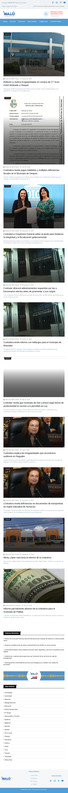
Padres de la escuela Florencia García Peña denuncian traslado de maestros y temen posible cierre (33, 639)
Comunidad (8, 696)
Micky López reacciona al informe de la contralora (27, 557)
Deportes (8, 699)
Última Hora (8, 760)
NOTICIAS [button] (21, 21)
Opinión (7, 729)
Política (7, 743)
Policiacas (8, 740)
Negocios (8, 723)
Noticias (7, 726)
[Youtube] (64, 2)
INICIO (5, 21)
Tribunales (8, 756)
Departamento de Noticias (12, 605)
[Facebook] (52, 2)
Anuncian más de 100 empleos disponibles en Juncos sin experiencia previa (49, 6)
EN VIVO (13, 21)
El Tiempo (8, 713)
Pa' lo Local (8, 733)
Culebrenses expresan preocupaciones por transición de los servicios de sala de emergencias (30, 657)
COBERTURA (43, 21)
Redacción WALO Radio (12, 78)
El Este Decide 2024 (11, 709)
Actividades (8, 692)
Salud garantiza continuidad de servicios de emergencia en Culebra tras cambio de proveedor (30, 663)
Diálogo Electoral (10, 703)
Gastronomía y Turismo (12, 716)
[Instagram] (56, 2)
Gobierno (7, 719)
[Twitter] (60, 2)
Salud (6, 746)
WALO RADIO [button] (32, 21)
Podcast (7, 736)
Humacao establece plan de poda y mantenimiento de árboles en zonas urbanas (30, 645)
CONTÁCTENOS (55, 21)
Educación (8, 706)
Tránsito (7, 753)
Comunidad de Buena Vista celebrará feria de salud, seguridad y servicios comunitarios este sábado (33, 650)
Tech (6, 750)
